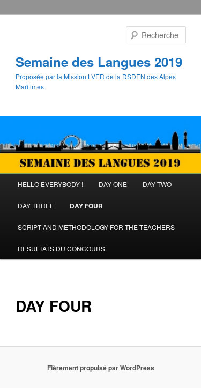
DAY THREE (36, 205)
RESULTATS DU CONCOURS (61, 248)
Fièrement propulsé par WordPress (100, 367)
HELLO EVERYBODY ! (50, 184)
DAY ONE (113, 184)
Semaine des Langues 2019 (99, 62)
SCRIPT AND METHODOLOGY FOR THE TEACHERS (96, 227)
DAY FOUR (86, 206)
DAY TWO (157, 184)
